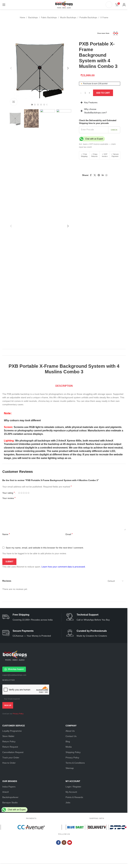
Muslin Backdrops (68, 17)
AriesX (4, 803)
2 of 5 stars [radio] (21, 491)
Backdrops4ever (9, 808)
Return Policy (7, 753)
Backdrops (33, 17)
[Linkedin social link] (101, 175)
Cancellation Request (11, 763)
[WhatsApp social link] (105, 175)
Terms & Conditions (74, 774)
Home (22, 17)
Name (6, 532)
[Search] (109, 5)
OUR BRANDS (8, 792)
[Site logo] (64, 4)
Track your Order (9, 769)
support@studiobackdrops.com (13, 686)
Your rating (8, 491)
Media (67, 758)
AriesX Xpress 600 (69, 438)
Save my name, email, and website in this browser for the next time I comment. (45, 559)
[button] (11, 68)
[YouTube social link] (68, 854)
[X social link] (93, 175)
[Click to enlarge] (13, 101)
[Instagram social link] (63, 854)
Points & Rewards (73, 808)
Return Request (9, 758)
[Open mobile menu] (4, 5)
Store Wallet (7, 747)
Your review (8, 496)
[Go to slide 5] (44, 104)
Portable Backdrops (88, 17)
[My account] (124, 5)
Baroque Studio (9, 814)
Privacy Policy (17, 725)
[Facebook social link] (89, 175)
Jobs (66, 814)
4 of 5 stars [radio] (26, 491)
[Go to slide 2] (35, 104)
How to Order (8, 774)
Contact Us (69, 747)
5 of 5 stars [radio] (28, 491)
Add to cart (103, 93)
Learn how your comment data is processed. (64, 578)
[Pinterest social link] (97, 175)
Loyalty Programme (11, 742)
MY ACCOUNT (71, 792)
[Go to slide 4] (41, 104)
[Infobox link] (30, 629)
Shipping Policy (71, 763)
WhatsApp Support (15, 680)
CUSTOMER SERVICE (12, 737)
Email (5, 545)
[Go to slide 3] (38, 104)
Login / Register (72, 798)
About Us (69, 742)
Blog (66, 753)
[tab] (62, 384)
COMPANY (69, 737)
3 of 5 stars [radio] (24, 491)
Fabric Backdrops (49, 17)
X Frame (104, 17)
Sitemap (68, 779)
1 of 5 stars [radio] (19, 491)
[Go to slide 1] (31, 104)
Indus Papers (7, 798)
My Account (70, 803)
